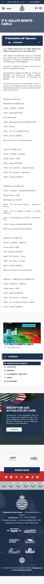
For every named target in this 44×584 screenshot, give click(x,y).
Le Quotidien (12, 381)
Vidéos (9, 378)
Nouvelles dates (21, 2)
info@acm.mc (13, 517)
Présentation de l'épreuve (17, 363)
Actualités (11, 367)
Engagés (10, 371)
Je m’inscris (14, 429)
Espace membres (35, 2)
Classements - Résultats (17, 374)
